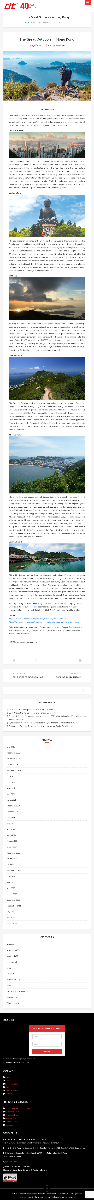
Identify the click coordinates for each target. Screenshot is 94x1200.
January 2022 (12, 923)
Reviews (10, 997)
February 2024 (12, 841)
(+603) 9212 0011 (11, 1161)
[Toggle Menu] (87, 2)
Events (9, 974)
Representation (11, 1084)
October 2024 (12, 812)
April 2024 (11, 829)
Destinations (10, 1118)
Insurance (9, 1125)
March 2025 (11, 800)
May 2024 (11, 823)
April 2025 (11, 794)
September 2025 (14, 770)
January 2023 (12, 894)
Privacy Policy (24, 1062)
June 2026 (11, 747)
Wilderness (11, 1003)
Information (11, 979)
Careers (8, 1094)
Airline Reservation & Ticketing (18, 1108)
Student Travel (11, 1121)
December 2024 (13, 806)
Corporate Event (12, 1115)
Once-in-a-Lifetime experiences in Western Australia (31, 709)
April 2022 (11, 917)
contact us (58, 603)
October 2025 (12, 764)
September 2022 (14, 906)
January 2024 (12, 847)
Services (8, 1080)
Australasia (11, 956)
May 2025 (11, 788)
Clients (8, 1087)
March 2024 (11, 835)
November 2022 (13, 900)
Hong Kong (32, 607)
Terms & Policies (12, 1090)
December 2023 (13, 853)
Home (26, 22)
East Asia (10, 962)
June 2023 (11, 876)
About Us (9, 1077)
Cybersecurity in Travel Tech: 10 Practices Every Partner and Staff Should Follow (42, 723)
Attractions (35, 22)
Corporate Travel (12, 1112)
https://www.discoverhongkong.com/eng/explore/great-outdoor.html (38, 618)
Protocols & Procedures (16, 991)
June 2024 (11, 817)
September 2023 (14, 870)
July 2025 (10, 776)
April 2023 (11, 888)
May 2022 (11, 912)
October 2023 (12, 864)
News (9, 985)
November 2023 (13, 859)
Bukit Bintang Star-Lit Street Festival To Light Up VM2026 (33, 713)
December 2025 (13, 753)
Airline (9, 944)
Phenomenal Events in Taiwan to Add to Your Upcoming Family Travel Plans (40, 726)
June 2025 (11, 782)
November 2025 (13, 759)
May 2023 (11, 882)
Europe (9, 968)
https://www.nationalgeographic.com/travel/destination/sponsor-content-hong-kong (45, 622)
